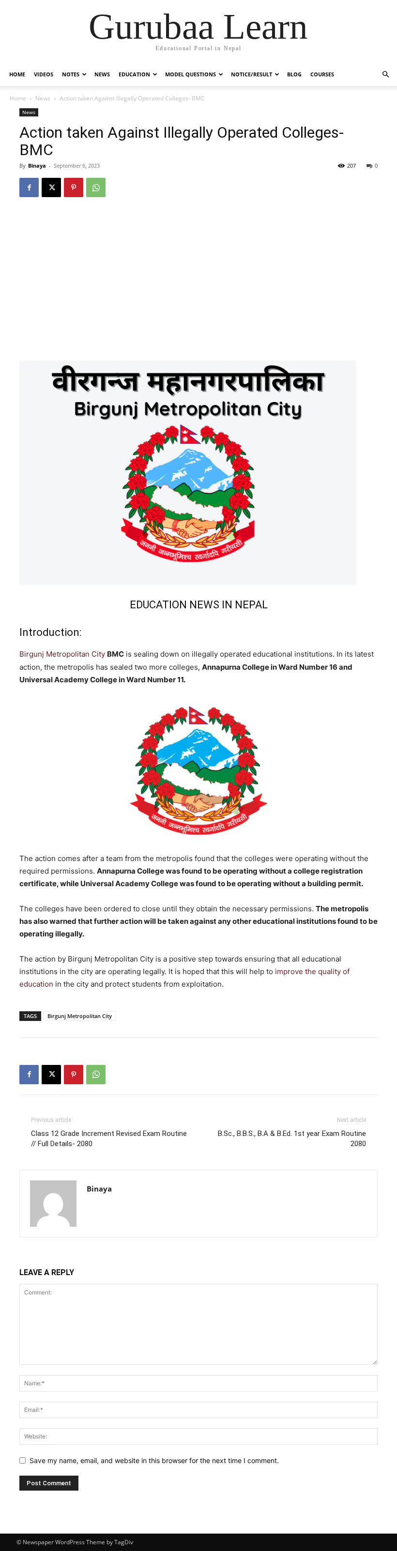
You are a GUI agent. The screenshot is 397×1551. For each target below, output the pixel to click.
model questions (190, 74)
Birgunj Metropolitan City (62, 654)
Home (17, 74)
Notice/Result (251, 74)
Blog (294, 74)
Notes (70, 74)
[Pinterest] (73, 187)
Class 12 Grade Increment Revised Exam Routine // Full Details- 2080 (109, 1138)
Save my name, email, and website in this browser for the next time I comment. (154, 1460)
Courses (322, 74)
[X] (51, 187)
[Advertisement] (198, 278)
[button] (385, 74)
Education (134, 74)
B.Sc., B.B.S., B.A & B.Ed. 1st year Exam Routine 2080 (292, 1138)
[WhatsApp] (96, 187)
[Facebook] (29, 187)
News (102, 74)
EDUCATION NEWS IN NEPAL (199, 605)
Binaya (37, 165)
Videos (43, 74)
